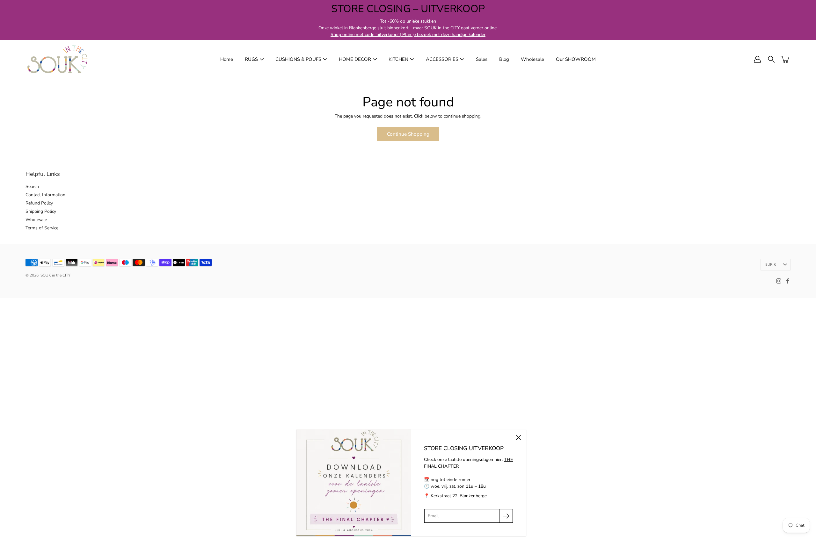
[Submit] (506, 516)
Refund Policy (39, 203)
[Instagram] (779, 281)
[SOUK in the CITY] (57, 59)
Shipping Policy (41, 211)
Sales (481, 59)
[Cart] (785, 59)
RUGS (251, 59)
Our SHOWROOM (576, 59)
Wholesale (532, 59)
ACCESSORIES (442, 59)
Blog (504, 59)
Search (32, 186)
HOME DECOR (355, 59)
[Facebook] (787, 281)
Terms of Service (42, 228)
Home (226, 59)
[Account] (757, 59)
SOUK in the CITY (55, 275)
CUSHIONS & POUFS (298, 59)
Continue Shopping (408, 134)
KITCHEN (398, 59)
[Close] (518, 437)
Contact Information (45, 195)
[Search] (771, 59)
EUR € (770, 264)
